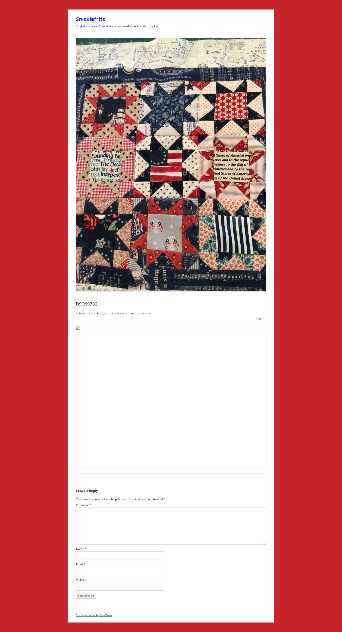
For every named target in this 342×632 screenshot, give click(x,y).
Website (81, 580)
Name (81, 549)
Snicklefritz (90, 19)
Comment (83, 505)
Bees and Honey (141, 313)
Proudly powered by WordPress (94, 615)
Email (80, 564)
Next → (261, 318)
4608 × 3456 (120, 313)
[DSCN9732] (171, 397)
